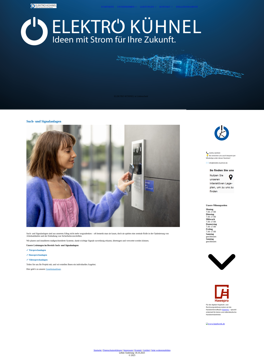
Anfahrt (146, 350)
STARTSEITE (107, 7)
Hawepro (225, 310)
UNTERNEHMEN (125, 7)
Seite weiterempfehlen (160, 350)
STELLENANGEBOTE (187, 7)
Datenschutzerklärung (113, 350)
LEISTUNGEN (147, 7)
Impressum (128, 350)
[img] (43, 7)
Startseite (98, 350)
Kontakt (138, 350)
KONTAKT (165, 7)
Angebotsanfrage (53, 269)
